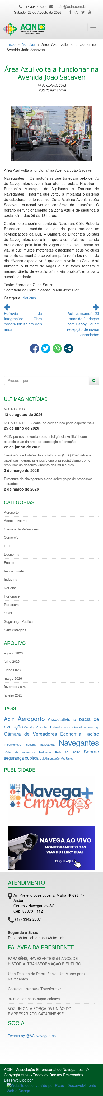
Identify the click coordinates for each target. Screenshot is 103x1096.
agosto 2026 (13, 653)
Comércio (11, 537)
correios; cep (91, 727)
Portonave (12, 596)
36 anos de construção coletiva (34, 998)
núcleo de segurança (19, 752)
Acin (9, 719)
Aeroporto (11, 512)
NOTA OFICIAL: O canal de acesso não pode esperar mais (49, 423)
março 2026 (13, 678)
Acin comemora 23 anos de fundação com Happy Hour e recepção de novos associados (83, 324)
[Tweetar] (45, 348)
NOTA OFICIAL (15, 409)
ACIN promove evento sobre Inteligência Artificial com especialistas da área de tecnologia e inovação (45, 439)
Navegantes (79, 742)
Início (11, 44)
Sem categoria (15, 630)
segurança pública (21, 758)
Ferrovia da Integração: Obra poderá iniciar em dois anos (23, 321)
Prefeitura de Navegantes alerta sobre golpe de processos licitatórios (48, 481)
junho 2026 (12, 670)
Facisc (9, 562)
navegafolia (47, 745)
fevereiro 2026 (15, 686)
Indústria (10, 579)
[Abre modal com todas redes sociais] (68, 348)
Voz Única (67, 758)
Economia (11, 554)
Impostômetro (14, 571)
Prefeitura (11, 604)
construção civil (72, 727)
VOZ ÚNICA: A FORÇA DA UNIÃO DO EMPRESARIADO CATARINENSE (39, 1011)
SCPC (8, 613)
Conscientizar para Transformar (34, 988)
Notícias (28, 44)
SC (67, 752)
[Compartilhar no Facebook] (34, 348)
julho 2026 (12, 661)
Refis (58, 752)
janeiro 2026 (13, 695)
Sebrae (91, 751)
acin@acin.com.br (72, 6)
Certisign (29, 727)
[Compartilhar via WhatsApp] (57, 348)
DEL (7, 545)
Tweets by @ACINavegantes (32, 1035)
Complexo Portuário (49, 727)
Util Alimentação (50, 758)
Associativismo (15, 520)
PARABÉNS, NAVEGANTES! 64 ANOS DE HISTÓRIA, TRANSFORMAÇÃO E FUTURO (44, 961)
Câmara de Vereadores (21, 529)
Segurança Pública (18, 621)
